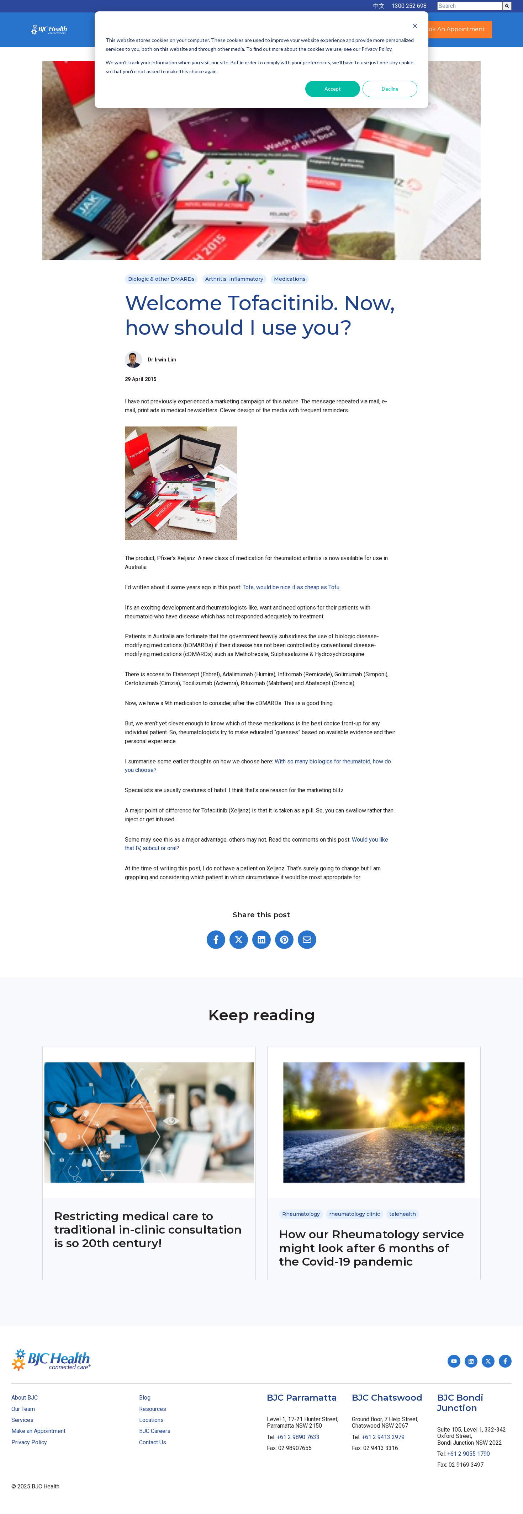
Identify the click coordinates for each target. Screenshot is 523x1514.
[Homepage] (49, 30)
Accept (332, 89)
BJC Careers (154, 1431)
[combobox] (469, 6)
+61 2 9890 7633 (298, 1437)
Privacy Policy (29, 1442)
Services (22, 1420)
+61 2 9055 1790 (468, 1453)
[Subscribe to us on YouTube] (454, 1361)
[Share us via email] (307, 939)
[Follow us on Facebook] (505, 1361)
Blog (144, 1397)
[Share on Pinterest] (284, 939)
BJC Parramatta (302, 1397)
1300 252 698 (409, 5)
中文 (379, 5)
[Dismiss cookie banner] (414, 26)
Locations (151, 1420)
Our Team (23, 1409)
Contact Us (152, 1442)
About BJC (24, 1397)
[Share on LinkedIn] (261, 939)
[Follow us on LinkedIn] (471, 1361)
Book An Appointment (453, 29)
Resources (152, 1409)
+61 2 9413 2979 (383, 1437)
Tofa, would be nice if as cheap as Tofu (291, 587)
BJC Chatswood (387, 1397)
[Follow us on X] (488, 1361)
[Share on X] (238, 939)
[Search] (507, 6)
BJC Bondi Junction (460, 1402)
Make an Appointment (38, 1431)
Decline (390, 89)
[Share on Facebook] (216, 939)
